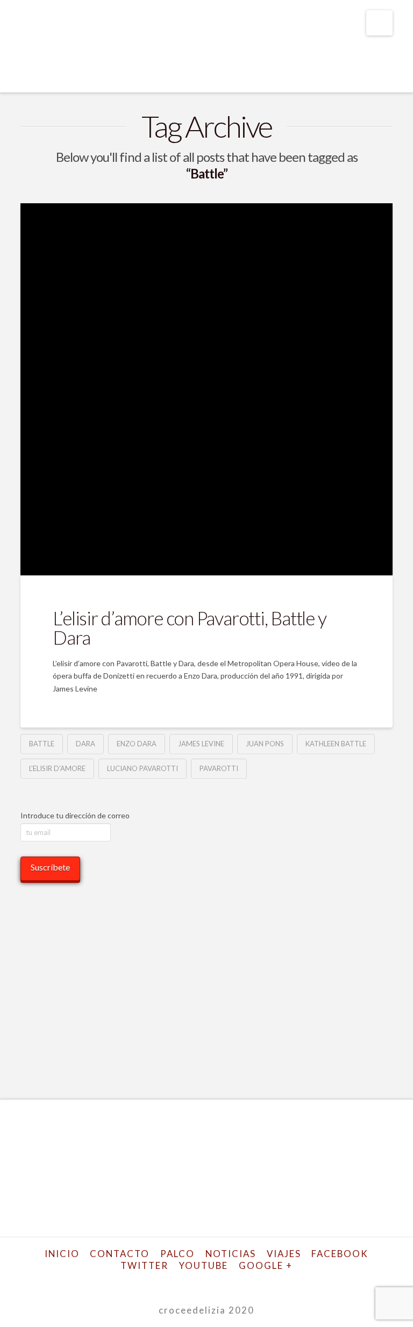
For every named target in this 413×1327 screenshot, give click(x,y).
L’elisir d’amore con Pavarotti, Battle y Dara (189, 628)
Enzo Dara (136, 743)
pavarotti (219, 768)
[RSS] (269, 1282)
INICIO (62, 1253)
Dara (85, 743)
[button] (379, 22)
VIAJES (284, 1253)
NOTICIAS (230, 1253)
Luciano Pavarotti (142, 768)
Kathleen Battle (335, 743)
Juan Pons (265, 743)
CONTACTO (119, 1253)
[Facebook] (144, 1282)
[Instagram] (233, 1282)
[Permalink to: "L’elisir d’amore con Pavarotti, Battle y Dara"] (206, 389)
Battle (41, 743)
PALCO (177, 1253)
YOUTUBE (203, 1265)
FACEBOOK (339, 1253)
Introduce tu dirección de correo (75, 815)
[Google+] (179, 1282)
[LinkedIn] (197, 1282)
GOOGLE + (266, 1265)
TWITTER (144, 1265)
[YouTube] (215, 1282)
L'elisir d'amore (57, 768)
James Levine (201, 743)
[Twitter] (162, 1282)
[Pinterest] (251, 1282)
